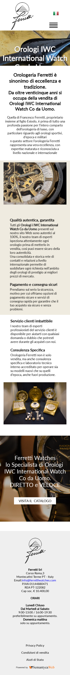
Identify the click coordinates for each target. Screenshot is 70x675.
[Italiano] (56, 15)
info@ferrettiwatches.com (39, 580)
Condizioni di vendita (35, 652)
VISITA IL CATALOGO (35, 501)
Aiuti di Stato (35, 659)
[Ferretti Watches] (22, 29)
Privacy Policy (35, 645)
